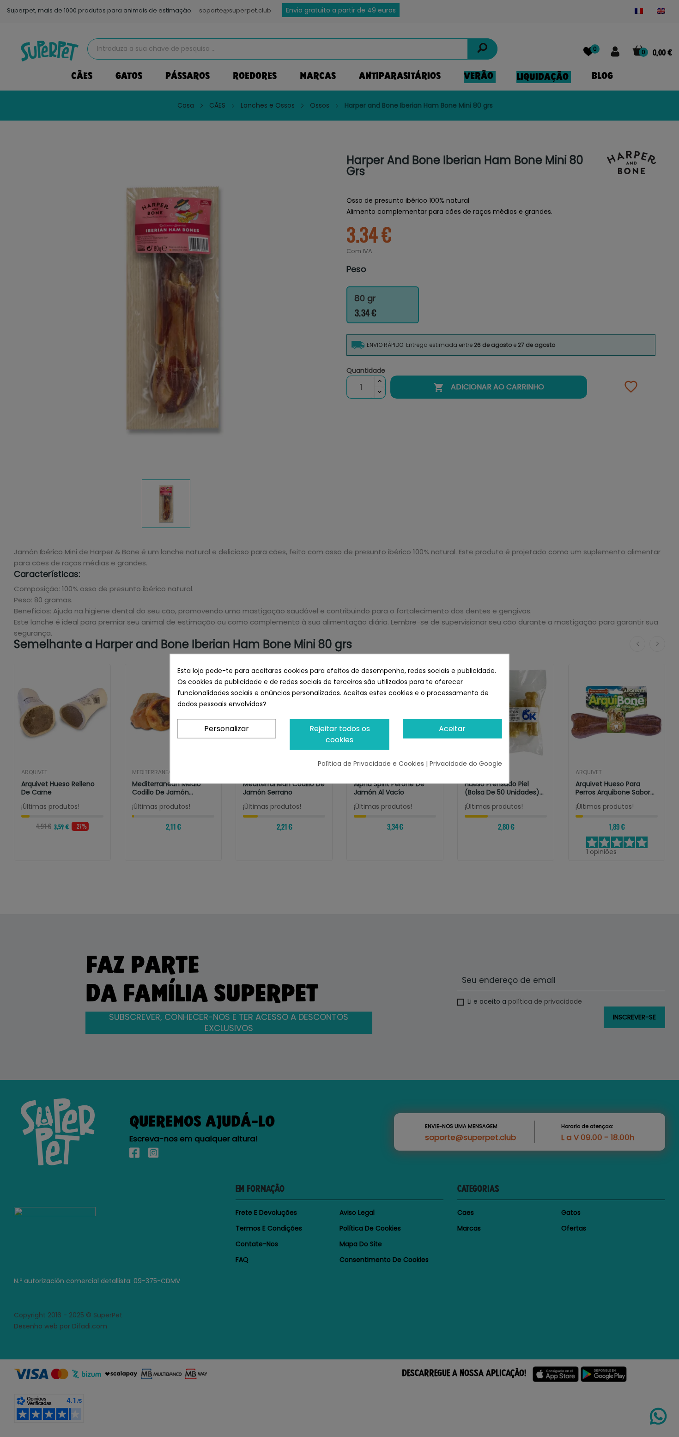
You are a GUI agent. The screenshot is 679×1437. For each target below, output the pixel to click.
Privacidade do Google (466, 763)
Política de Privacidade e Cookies (372, 763)
